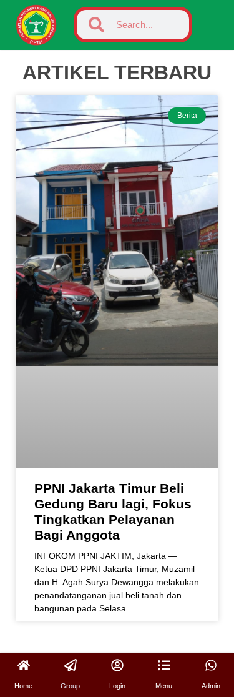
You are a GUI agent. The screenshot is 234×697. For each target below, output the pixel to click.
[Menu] (164, 665)
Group (70, 686)
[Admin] (211, 665)
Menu (163, 686)
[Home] (23, 665)
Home (23, 686)
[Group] (70, 665)
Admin (211, 686)
